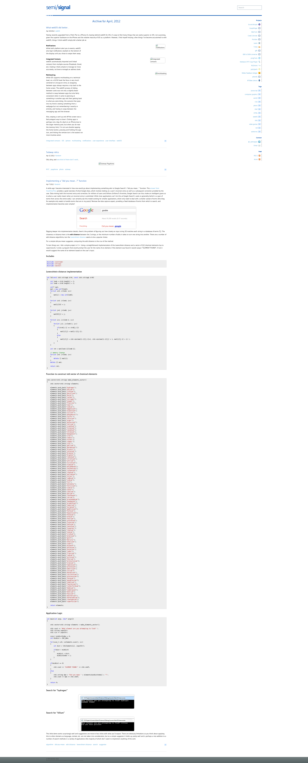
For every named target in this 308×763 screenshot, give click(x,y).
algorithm (49, 744)
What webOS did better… (57, 27)
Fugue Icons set (73, 760)
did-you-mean (60, 744)
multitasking (76, 141)
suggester (102, 744)
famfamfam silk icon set (59, 760)
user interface (110, 141)
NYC (47, 169)
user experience (98, 141)
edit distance (70, 744)
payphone (54, 169)
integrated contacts (53, 141)
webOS (57, 31)
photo (61, 169)
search (95, 744)
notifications (87, 141)
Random (58, 156)
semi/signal (58, 7)
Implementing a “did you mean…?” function (66, 180)
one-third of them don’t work (67, 159)
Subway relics (52, 152)
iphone (68, 141)
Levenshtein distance (78, 237)
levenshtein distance (84, 744)
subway (67, 169)
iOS (63, 141)
